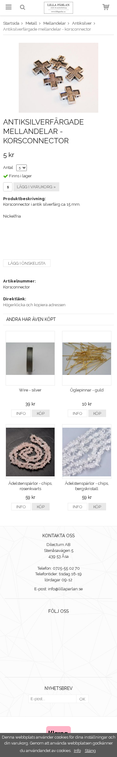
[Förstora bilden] (58, 77)
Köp (41, 413)
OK (82, 699)
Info (21, 413)
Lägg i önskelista (27, 263)
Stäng (90, 750)
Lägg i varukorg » (36, 186)
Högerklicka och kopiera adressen (34, 304)
